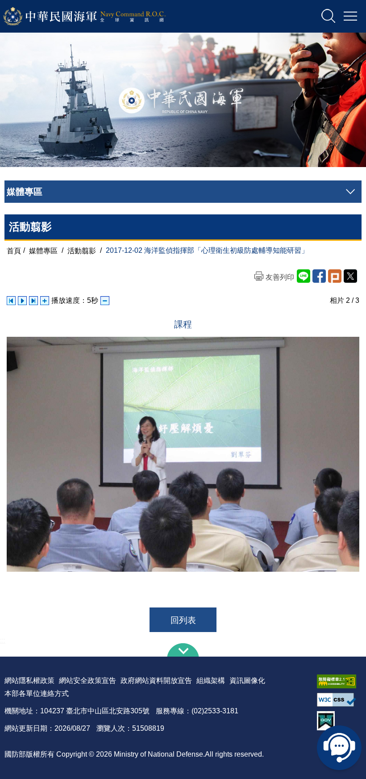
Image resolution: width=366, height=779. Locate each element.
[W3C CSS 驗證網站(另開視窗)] (339, 700)
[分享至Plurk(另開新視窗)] (334, 276)
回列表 (183, 620)
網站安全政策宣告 (87, 680)
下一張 (33, 300)
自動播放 (22, 300)
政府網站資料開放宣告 (156, 680)
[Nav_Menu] (350, 16)
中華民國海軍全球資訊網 (96, 16)
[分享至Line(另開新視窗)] (303, 276)
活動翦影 (81, 250)
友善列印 (280, 277)
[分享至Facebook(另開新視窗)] (319, 276)
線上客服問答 (339, 747)
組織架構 (210, 680)
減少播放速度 (104, 300)
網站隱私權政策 (29, 680)
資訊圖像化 (247, 680)
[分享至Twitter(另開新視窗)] (350, 276)
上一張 (11, 300)
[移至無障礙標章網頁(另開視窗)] (339, 681)
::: (2, 640)
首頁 (14, 250)
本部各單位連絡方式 (36, 693)
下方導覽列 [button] (183, 650)
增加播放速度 (44, 300)
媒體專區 (43, 250)
